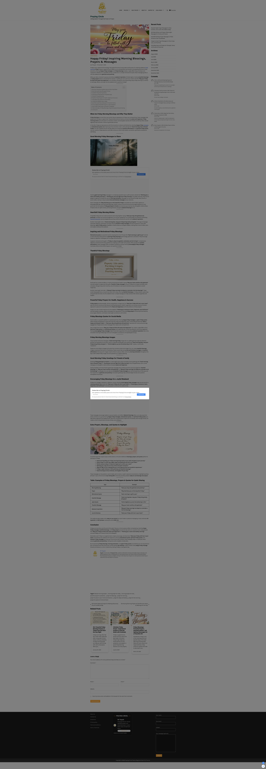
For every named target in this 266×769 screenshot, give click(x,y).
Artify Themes (146, 760)
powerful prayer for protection (97, 595)
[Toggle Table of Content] (123, 87)
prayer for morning (122, 595)
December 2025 (155, 70)
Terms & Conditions (95, 725)
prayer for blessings (111, 595)
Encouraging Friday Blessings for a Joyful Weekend (103, 104)
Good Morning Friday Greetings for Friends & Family (104, 103)
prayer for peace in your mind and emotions (101, 597)
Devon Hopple (157, 125)
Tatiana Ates (157, 113)
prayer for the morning (134, 597)
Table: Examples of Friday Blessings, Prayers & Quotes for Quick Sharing (108, 108)
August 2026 (154, 54)
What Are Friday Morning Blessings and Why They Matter (104, 89)
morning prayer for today (114, 593)
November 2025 (155, 73)
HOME (120, 10)
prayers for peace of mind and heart (99, 600)
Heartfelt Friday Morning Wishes (99, 92)
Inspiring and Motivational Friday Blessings (102, 94)
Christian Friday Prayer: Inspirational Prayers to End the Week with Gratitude (119, 629)
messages (145, 125)
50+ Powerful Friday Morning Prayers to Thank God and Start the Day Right (99, 629)
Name (92, 681)
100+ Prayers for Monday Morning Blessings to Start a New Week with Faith (164, 92)
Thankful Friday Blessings (98, 96)
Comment (93, 663)
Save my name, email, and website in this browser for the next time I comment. (112, 696)
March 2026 (154, 62)
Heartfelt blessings (95, 219)
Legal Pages (159, 10)
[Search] (167, 10)
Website (92, 689)
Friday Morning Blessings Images (99, 101)
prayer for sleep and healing (120, 597)
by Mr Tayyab (93, 64)
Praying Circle (97, 16)
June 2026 (153, 59)
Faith (155, 80)
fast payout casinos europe (160, 90)
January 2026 (154, 67)
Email (122, 681)
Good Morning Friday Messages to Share (101, 91)
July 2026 (153, 56)
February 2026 (154, 65)
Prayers (126, 10)
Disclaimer (93, 719)
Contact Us (151, 10)
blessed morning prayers (100, 593)
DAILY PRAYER (135, 10)
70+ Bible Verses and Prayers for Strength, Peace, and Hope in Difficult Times (164, 103)
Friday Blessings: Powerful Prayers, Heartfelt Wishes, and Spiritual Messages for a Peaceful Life (140, 630)
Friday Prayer (94, 55)
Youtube (173, 10)
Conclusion (95, 109)
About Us (144, 10)
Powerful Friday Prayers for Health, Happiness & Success (105, 97)
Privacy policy (93, 722)
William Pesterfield (158, 101)
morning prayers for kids (128, 593)
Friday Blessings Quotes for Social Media (101, 99)
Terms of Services (94, 727)
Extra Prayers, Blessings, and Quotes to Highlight (103, 106)
